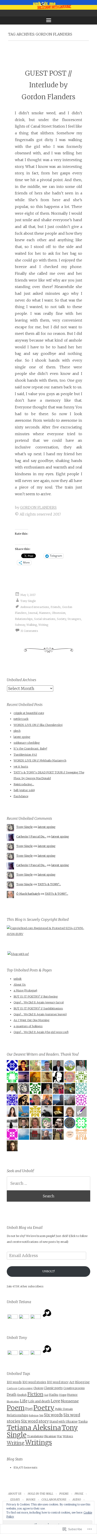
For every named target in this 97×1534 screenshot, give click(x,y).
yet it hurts (21, 766)
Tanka (83, 1422)
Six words (53, 1414)
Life (24, 1401)
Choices (38, 1388)
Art (71, 1382)
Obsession (58, 613)
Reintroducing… (24, 784)
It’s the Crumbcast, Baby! (30, 748)
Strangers (74, 619)
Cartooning (25, 1388)
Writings (38, 1442)
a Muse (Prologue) (25, 990)
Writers (68, 1436)
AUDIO (76, 1499)
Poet (29, 1409)
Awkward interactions (34, 607)
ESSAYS (15, 1499)
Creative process (74, 1388)
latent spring (22, 737)
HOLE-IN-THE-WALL (40, 1493)
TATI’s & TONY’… (49, 884)
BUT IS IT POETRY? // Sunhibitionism (38, 1008)
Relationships (24, 619)
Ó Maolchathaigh (28, 893)
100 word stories (34, 1382)
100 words (14, 1382)
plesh (17, 730)
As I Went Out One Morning (31, 1020)
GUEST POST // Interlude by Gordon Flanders (48, 85)
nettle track (21, 719)
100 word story (58, 1382)
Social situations (44, 619)
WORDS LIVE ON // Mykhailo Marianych (40, 760)
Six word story (35, 1421)
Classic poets (53, 1388)
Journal (32, 613)
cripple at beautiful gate (29, 713)
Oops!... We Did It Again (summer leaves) (40, 1014)
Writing (43, 624)
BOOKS (30, 1499)
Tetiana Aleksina (34, 1428)
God (46, 1395)
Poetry (43, 1408)
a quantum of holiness (28, 1026)
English (22, 1395)
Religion (34, 1415)
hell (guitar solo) (24, 790)
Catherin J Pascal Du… (31, 836)
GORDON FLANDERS (38, 507)
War (59, 1436)
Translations (35, 1436)
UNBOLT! (48, 1271)
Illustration (13, 1401)
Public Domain (64, 1409)
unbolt (18, 978)
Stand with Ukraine (63, 1422)
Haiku (53, 1395)
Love (55, 1400)
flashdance (21, 796)
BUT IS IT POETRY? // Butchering (36, 996)
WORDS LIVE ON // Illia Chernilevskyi (38, 725)
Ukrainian (50, 1436)
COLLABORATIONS (54, 1499)
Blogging (82, 1382)
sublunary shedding (27, 742)
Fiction (35, 1394)
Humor (72, 1395)
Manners (45, 613)
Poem (16, 1408)
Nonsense (70, 1401)
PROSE (79, 1493)
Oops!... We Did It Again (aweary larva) (39, 1002)
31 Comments (29, 631)
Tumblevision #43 (25, 754)
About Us (20, 984)
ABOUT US (14, 1493)
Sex (41, 1415)
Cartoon (12, 1388)
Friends (56, 607)
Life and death (39, 1401)
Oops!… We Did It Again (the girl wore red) (41, 1032)
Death (11, 1394)
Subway (20, 624)
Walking (31, 624)
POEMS (64, 1493)
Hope (62, 1395)
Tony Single (28, 601)
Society (61, 619)
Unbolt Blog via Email (25, 1227)
